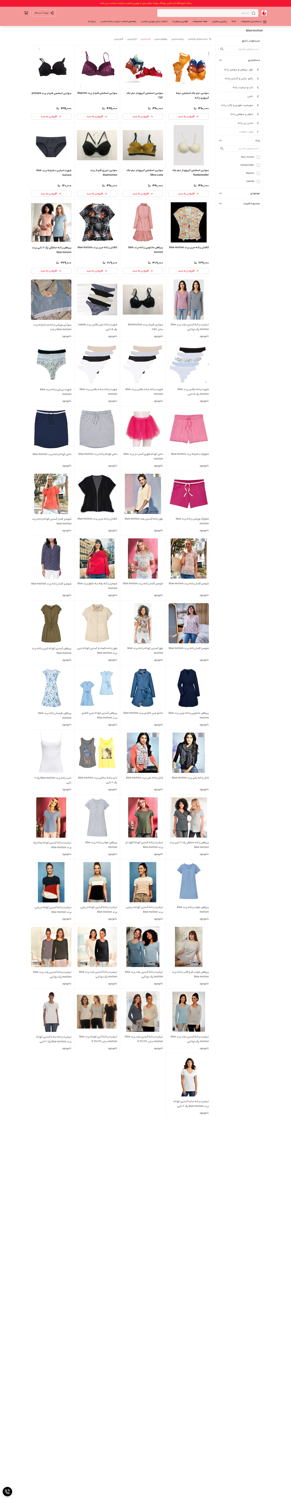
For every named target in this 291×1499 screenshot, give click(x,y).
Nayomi (250, 173)
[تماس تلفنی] (7, 1491)
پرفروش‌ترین (161, 39)
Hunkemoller (247, 165)
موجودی (255, 193)
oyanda (250, 181)
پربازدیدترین (177, 39)
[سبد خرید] (26, 13)
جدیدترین (146, 39)
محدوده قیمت (251, 203)
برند (257, 140)
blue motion (247, 157)
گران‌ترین (118, 39)
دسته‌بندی (254, 60)
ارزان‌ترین (132, 39)
